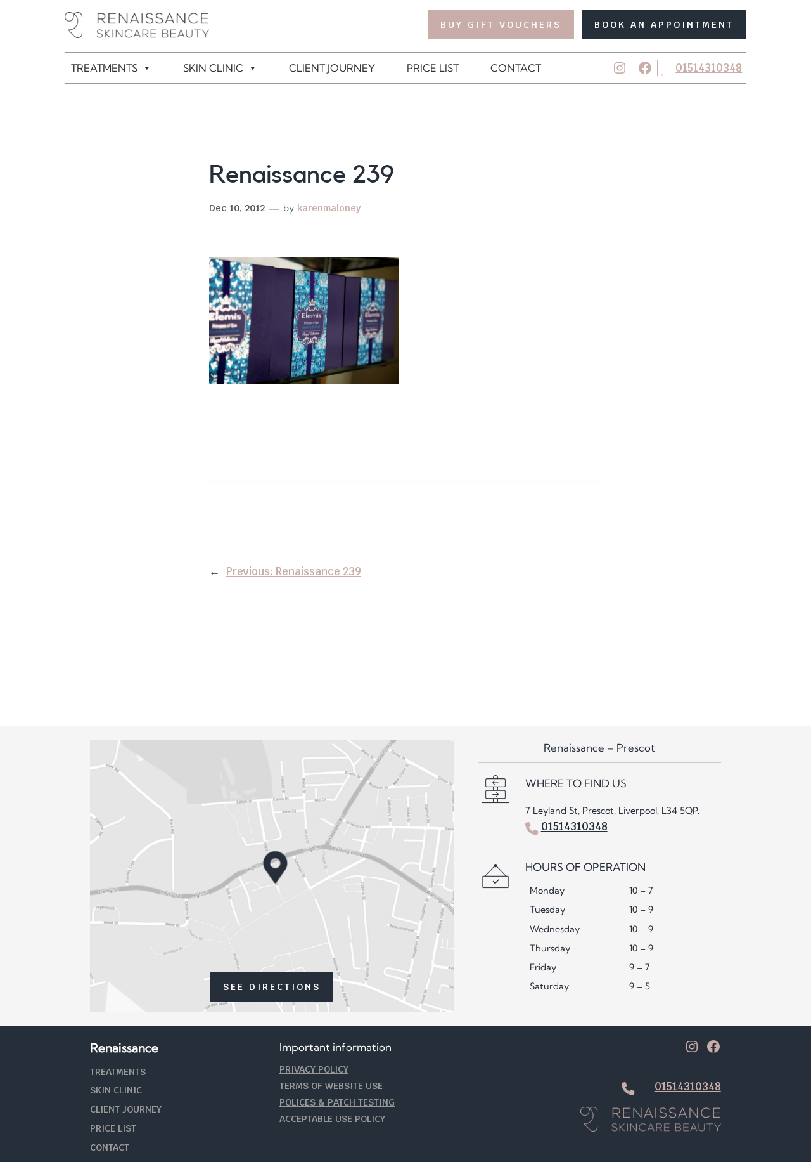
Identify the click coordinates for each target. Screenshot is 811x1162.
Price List (433, 68)
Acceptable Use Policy (332, 1119)
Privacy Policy (313, 1069)
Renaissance (124, 1047)
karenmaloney (329, 208)
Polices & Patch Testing (337, 1102)
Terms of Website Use (331, 1086)
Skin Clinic (213, 68)
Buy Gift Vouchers (500, 24)
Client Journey (332, 68)
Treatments (104, 68)
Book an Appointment (664, 24)
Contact (515, 68)
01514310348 (708, 68)
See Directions (272, 987)
